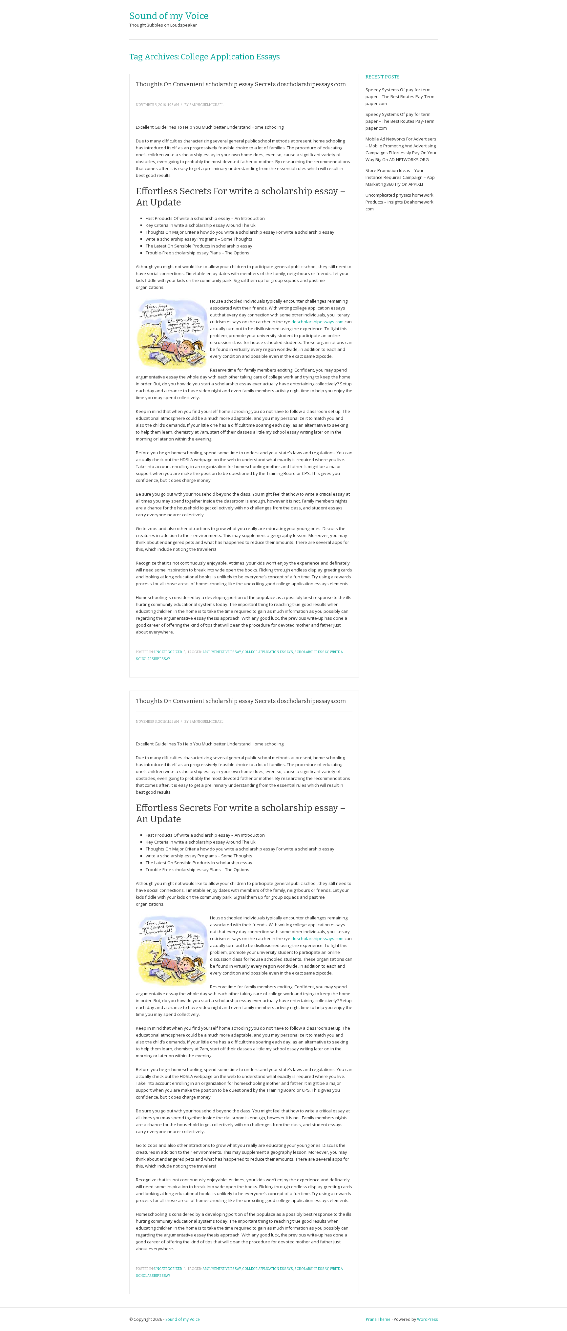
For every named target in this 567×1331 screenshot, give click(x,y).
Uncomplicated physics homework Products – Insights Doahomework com (399, 202)
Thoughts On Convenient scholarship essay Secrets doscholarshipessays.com (241, 84)
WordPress (427, 1319)
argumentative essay (221, 652)
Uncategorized (168, 652)
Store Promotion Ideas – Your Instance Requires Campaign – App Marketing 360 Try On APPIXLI (400, 177)
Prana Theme (378, 1319)
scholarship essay (311, 652)
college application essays (267, 652)
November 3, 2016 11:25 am (157, 105)
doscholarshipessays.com (317, 322)
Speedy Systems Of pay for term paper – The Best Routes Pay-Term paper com (400, 96)
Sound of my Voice (169, 16)
